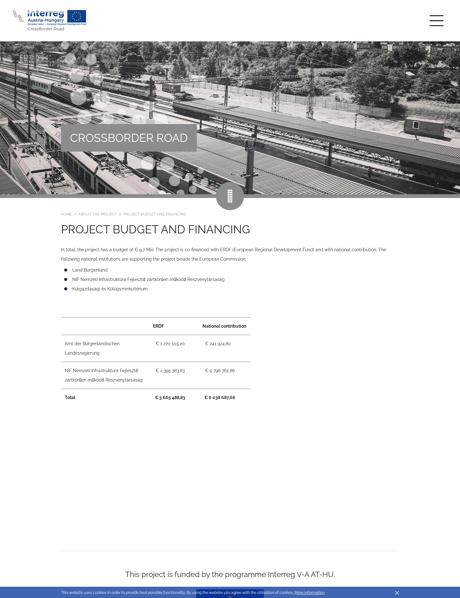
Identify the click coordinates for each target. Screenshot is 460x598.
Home (66, 214)
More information (309, 592)
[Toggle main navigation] (436, 20)
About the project (98, 214)
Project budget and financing (154, 214)
